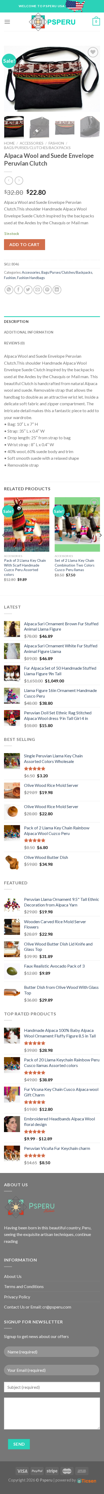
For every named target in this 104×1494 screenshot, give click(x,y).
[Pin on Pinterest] (47, 289)
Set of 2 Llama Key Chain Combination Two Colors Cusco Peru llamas (74, 565)
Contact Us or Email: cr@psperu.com (37, 1306)
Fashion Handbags (31, 278)
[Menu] (7, 21)
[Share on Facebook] (18, 289)
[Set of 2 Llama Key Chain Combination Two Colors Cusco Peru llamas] (77, 524)
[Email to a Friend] (37, 289)
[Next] (91, 79)
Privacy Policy (17, 1296)
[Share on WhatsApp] (9, 289)
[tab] (52, 321)
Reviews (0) (14, 343)
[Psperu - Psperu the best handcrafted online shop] (52, 21)
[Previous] (12, 79)
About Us (13, 1276)
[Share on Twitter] (28, 289)
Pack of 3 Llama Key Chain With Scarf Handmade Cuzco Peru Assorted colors (25, 567)
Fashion (56, 143)
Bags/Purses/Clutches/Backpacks (37, 148)
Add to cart (24, 244)
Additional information (29, 332)
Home (9, 143)
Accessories (31, 143)
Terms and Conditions (24, 1286)
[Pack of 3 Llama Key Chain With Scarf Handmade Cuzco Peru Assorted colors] (26, 524)
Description (16, 321)
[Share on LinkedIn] (57, 289)
